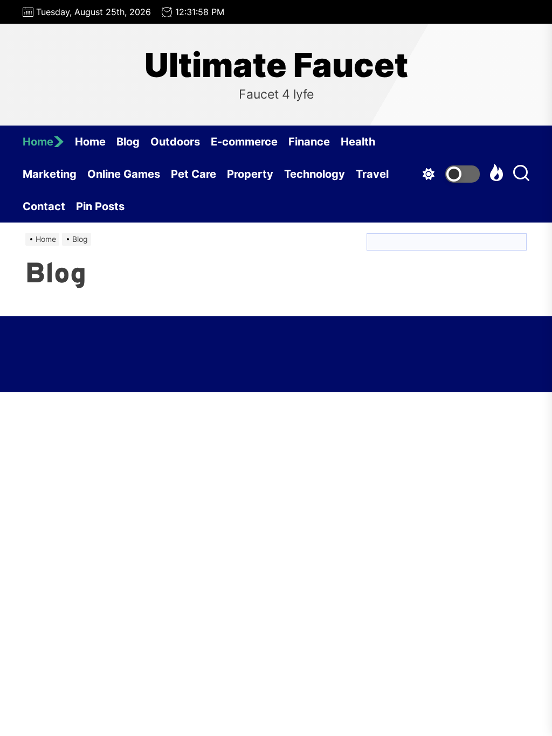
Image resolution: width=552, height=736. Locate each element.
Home (38, 141)
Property (250, 174)
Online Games (123, 174)
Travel (372, 174)
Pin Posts (100, 206)
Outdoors (175, 141)
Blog (128, 141)
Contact (44, 206)
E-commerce (244, 141)
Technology (314, 174)
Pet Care (193, 174)
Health (358, 141)
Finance (309, 141)
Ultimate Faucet (276, 65)
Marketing (50, 174)
